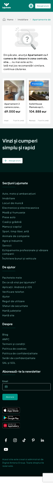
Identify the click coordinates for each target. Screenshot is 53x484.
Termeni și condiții (13, 343)
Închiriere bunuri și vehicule (19, 258)
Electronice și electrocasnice (20, 207)
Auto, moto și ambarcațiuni (19, 193)
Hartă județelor (11, 310)
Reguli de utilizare (13, 301)
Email (5, 381)
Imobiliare (23, 19)
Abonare (10, 397)
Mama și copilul (12, 226)
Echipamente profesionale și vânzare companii (25, 252)
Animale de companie (16, 236)
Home (10, 19)
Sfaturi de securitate (15, 305)
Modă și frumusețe (13, 212)
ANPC (6, 339)
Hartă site (8, 315)
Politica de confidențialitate (20, 353)
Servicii (7, 245)
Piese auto (8, 217)
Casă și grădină (11, 221)
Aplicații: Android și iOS (17, 287)
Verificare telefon (13, 291)
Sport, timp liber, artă (15, 231)
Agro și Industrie (12, 240)
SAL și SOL (9, 362)
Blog (5, 334)
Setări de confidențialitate (18, 358)
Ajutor (6, 296)
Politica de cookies (14, 348)
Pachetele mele (12, 277)
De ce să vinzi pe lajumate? (19, 282)
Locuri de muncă (12, 203)
